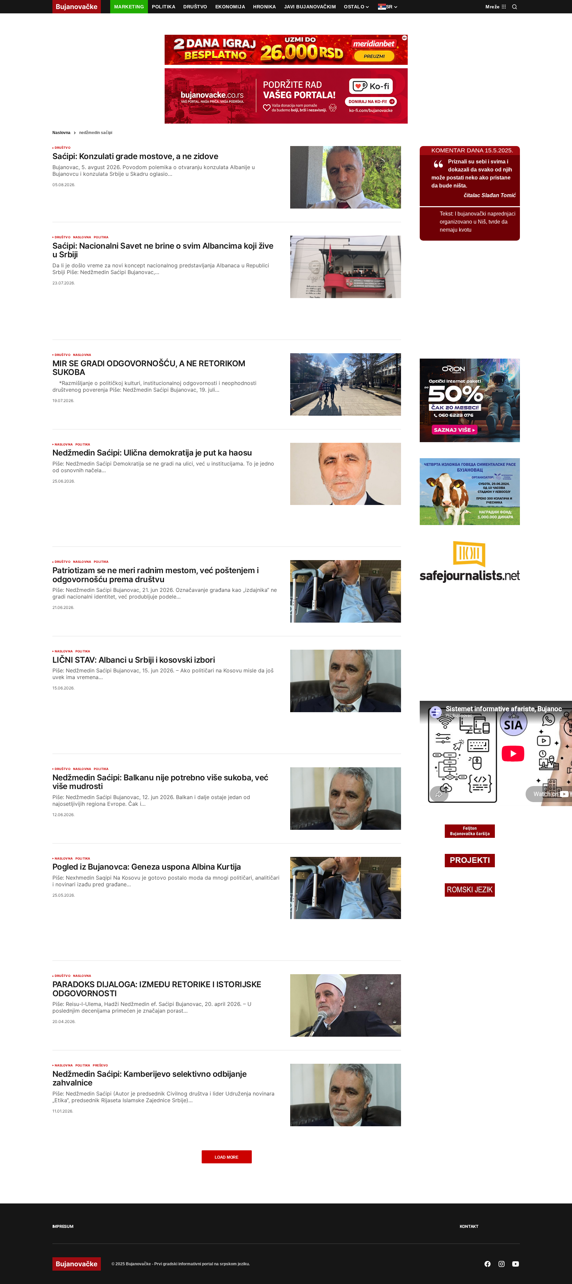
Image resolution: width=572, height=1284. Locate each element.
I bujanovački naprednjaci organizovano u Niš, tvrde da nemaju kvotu (478, 222)
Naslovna (61, 132)
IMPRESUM (62, 1226)
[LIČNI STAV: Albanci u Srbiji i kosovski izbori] (345, 681)
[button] (514, 6)
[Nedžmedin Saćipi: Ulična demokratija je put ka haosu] (345, 474)
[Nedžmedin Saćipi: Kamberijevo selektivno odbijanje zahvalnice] (345, 1095)
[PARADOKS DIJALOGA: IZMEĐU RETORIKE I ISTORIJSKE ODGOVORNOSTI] (345, 1005)
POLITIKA (101, 237)
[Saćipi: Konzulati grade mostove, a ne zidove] (345, 177)
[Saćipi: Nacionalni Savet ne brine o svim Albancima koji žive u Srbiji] (345, 267)
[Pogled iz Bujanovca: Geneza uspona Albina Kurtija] (345, 888)
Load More (226, 1157)
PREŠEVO (100, 1065)
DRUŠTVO (62, 147)
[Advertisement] (227, 311)
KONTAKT (469, 1226)
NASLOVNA (82, 237)
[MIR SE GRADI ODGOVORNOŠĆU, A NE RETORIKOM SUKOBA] (345, 384)
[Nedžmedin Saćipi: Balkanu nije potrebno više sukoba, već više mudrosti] (345, 798)
